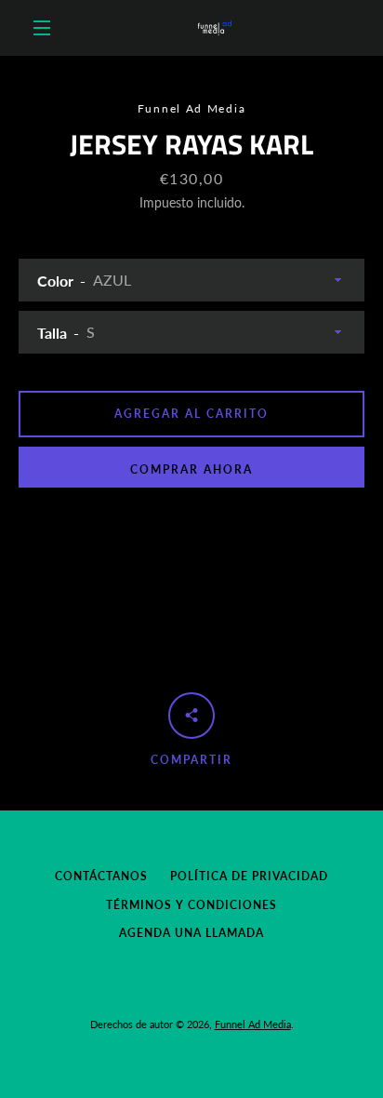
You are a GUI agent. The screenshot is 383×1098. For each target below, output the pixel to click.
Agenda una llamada (191, 933)
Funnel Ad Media (253, 1024)
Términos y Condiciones (191, 905)
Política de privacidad (249, 876)
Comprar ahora (191, 469)
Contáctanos (101, 876)
